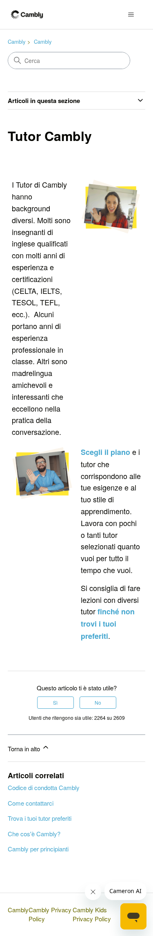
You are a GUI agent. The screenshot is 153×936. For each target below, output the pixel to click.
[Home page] (27, 14)
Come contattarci (30, 803)
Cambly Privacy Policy (50, 914)
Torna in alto (25, 748)
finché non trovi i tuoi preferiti (108, 623)
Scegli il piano (106, 452)
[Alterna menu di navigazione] (130, 14)
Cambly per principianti (38, 848)
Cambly (17, 41)
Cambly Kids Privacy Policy (92, 914)
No (98, 702)
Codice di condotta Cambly (44, 787)
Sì (55, 702)
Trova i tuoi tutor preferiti (39, 818)
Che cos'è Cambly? (34, 833)
